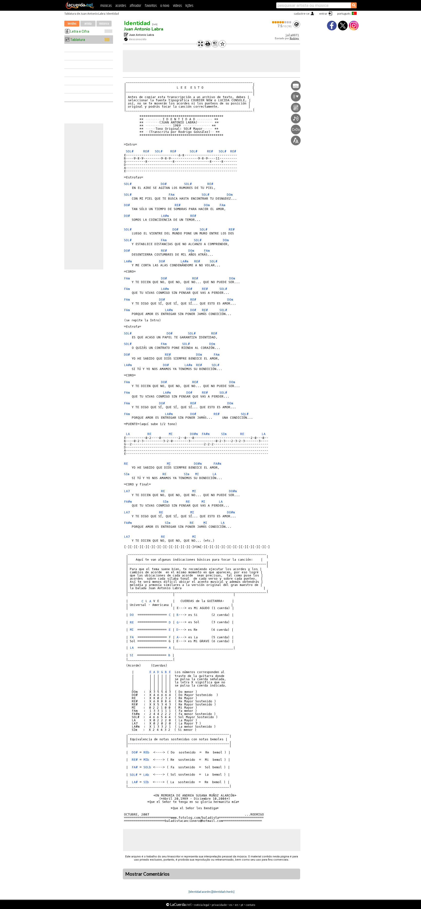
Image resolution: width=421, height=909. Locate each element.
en (236, 904)
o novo (164, 6)
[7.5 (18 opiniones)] (282, 22)
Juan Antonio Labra (143, 29)
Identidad (137, 23)
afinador (135, 6)
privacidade (219, 904)
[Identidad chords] (223, 891)
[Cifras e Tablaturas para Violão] (80, 8)
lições (189, 6)
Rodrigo (294, 38)
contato (250, 904)
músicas (106, 6)
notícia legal (201, 904)
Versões (72, 23)
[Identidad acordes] (200, 891)
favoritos (151, 6)
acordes (120, 6)
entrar (323, 13)
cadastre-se (301, 13)
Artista (88, 23)
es (230, 904)
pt (242, 904)
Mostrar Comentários (147, 874)
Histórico (104, 23)
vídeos (177, 6)
